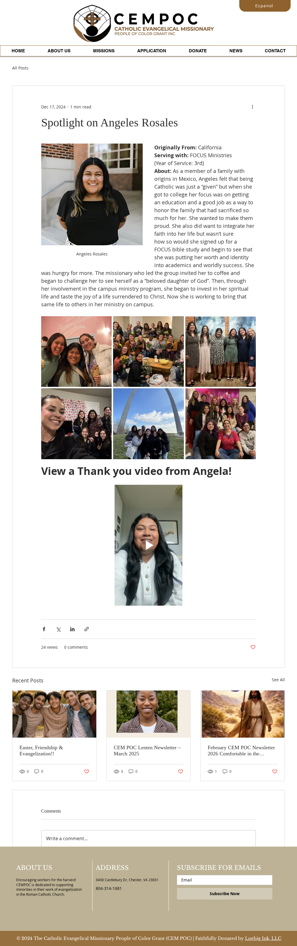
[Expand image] (76, 351)
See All (278, 679)
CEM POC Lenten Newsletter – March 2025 (147, 751)
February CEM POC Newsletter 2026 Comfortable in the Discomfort (241, 751)
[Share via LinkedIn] (72, 629)
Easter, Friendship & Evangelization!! (41, 751)
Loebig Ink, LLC (263, 938)
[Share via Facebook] (44, 629)
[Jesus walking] (243, 714)
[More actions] (252, 106)
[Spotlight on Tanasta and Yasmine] (149, 714)
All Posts (20, 68)
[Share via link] (86, 629)
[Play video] (148, 545)
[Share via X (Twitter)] (58, 629)
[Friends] (54, 714)
